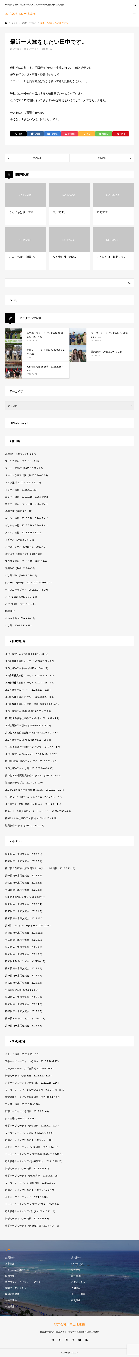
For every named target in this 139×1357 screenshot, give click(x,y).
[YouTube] (79, 1340)
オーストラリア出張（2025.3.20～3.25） (27, 475)
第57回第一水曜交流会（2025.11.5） (24, 932)
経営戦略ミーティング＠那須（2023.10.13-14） (30, 1211)
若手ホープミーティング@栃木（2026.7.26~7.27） (32, 1061)
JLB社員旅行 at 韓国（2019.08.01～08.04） (28, 739)
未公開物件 (11, 1300)
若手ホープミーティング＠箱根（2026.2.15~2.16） (32, 1082)
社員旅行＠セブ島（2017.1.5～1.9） (24, 782)
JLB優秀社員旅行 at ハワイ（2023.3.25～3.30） (31, 697)
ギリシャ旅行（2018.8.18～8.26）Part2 (26, 518)
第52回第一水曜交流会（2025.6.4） (24, 982)
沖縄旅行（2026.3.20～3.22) (20, 454)
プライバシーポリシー (17, 1269)
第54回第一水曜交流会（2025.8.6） (24, 968)
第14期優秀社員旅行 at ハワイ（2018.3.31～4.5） (32, 761)
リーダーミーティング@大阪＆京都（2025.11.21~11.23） (36, 1090)
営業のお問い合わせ (15, 1288)
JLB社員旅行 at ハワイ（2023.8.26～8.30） (28, 689)
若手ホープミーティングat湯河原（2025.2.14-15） (32, 1147)
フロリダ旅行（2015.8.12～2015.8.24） (26, 561)
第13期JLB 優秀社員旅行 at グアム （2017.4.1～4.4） (34, 775)
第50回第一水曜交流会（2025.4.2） (24, 1004)
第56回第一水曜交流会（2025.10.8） (25, 939)
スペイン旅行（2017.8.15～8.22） (23, 532)
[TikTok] (73, 1340)
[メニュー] (134, 14)
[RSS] (86, 1340)
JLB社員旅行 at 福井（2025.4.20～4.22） (27, 668)
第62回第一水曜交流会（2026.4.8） (24, 882)
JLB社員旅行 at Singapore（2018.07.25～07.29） (31, 754)
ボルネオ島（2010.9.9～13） (20, 618)
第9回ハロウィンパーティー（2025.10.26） (28, 925)
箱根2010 (10, 611)
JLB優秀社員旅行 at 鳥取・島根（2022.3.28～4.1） (32, 704)
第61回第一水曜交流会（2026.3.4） (24, 889)
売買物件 (10, 1257)
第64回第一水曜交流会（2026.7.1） (24, 861)
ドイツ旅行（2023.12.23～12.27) (23, 482)
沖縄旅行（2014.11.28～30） (20, 568)
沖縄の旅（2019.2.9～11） (19, 511)
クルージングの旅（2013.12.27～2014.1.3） (29, 582)
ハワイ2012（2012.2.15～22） (21, 596)
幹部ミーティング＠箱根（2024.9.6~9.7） (27, 1168)
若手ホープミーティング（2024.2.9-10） (27, 1197)
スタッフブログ (31, 49)
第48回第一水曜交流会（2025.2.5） (24, 1025)
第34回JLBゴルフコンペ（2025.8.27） (25, 961)
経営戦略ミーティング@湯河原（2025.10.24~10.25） (34, 1097)
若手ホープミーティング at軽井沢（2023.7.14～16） (33, 1225)
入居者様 (76, 1288)
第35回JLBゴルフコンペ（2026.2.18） (25, 897)
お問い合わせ (78, 1282)
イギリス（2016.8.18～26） (20, 539)
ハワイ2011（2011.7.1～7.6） (21, 604)
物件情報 (76, 1269)
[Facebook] (52, 1340)
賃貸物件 (76, 1257)
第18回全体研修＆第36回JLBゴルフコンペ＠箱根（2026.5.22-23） (40, 868)
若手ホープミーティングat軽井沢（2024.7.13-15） (32, 1175)
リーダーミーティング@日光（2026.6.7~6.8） (30, 1068)
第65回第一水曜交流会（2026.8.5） (24, 854)
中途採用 (10, 1306)
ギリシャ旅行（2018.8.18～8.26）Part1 (26, 525)
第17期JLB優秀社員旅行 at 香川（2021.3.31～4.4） (32, 718)
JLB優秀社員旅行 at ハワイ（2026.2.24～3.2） (30, 661)
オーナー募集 (78, 1294)
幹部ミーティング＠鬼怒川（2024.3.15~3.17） (30, 1190)
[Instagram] (66, 1340)
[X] (59, 1340)
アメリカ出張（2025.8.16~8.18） (23, 1104)
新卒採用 (10, 1263)
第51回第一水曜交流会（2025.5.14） (25, 997)
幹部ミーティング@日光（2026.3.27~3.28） (29, 1075)
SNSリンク (77, 1263)
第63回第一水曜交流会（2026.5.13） (25, 875)
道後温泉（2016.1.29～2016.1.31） (24, 554)
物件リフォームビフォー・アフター (24, 1282)
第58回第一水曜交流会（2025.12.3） (25, 918)
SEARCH (134, 4)
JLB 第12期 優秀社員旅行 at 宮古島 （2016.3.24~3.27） (35, 789)
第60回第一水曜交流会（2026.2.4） (24, 904)
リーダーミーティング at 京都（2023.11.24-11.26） (32, 1204)
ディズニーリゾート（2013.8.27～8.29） (27, 589)
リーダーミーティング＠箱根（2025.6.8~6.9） (30, 1132)
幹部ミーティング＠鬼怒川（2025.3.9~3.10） (29, 1140)
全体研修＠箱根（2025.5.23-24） (23, 989)
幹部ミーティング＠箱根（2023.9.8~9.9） (27, 1218)
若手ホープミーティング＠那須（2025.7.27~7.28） (32, 1125)
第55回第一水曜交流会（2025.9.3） (24, 947)
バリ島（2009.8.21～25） (19, 625)
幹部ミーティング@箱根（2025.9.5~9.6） (27, 1111)
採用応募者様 (12, 1294)
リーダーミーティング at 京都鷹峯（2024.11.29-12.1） (34, 1154)
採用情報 (10, 1275)
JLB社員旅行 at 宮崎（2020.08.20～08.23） (28, 725)
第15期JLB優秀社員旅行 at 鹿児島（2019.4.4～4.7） (33, 747)
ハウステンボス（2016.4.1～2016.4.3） (26, 546)
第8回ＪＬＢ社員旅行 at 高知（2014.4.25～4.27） (32, 818)
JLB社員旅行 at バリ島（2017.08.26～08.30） (30, 768)
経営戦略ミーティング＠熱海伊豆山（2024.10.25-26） (34, 1161)
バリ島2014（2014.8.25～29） (21, 575)
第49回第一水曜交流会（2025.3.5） (24, 1011)
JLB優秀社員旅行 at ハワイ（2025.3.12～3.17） (31, 675)
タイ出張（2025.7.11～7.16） (21, 1118)
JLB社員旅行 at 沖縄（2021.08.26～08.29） (28, 711)
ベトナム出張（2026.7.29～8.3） (23, 1054)
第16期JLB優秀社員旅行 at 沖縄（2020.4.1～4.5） (32, 732)
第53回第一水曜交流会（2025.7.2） (24, 975)
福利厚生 (76, 1300)
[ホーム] (6, 23)
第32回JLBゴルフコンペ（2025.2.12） (25, 1018)
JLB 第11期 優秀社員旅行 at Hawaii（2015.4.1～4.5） (33, 804)
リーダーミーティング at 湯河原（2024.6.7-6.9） (31, 1182)
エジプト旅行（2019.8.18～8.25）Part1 (26, 504)
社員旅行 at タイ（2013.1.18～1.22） (25, 825)
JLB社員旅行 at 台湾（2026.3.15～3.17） (27, 654)
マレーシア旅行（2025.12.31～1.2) (24, 468)
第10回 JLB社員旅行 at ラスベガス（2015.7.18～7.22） (35, 797)
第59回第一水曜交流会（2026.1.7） (24, 911)
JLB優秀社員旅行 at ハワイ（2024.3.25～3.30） (31, 682)
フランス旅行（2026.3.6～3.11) (22, 461)
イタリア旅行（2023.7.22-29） (21, 489)
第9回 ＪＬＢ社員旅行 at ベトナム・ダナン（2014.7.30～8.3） (38, 811)
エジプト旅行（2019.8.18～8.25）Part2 (26, 496)
